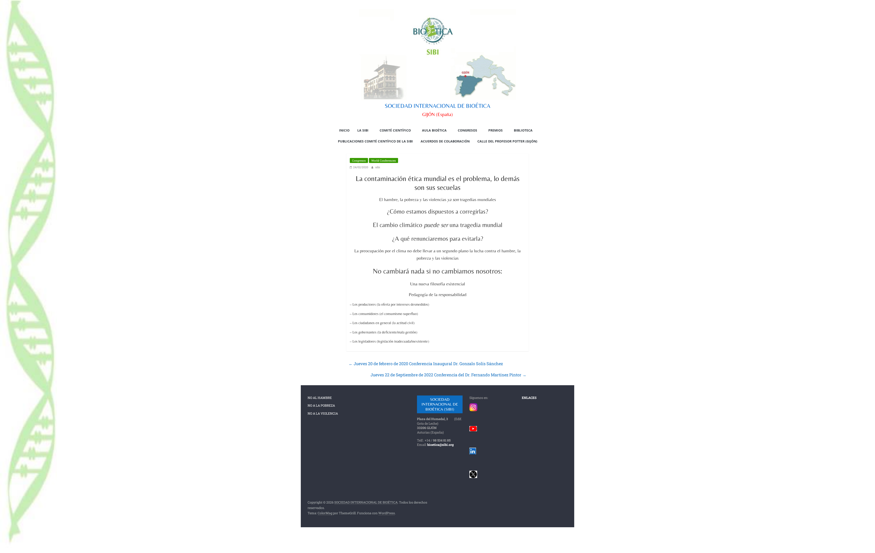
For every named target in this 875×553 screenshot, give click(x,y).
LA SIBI (362, 130)
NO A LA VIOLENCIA (323, 413)
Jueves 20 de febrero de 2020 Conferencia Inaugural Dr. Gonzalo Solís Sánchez (426, 363)
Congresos (359, 160)
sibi (377, 167)
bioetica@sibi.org (440, 444)
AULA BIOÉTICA (434, 130)
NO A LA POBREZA (321, 405)
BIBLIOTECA (523, 130)
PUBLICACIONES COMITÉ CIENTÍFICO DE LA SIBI (375, 141)
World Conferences (383, 160)
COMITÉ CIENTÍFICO (395, 130)
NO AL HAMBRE (320, 397)
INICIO (344, 130)
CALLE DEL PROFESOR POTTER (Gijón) (507, 141)
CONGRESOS (467, 130)
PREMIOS (495, 130)
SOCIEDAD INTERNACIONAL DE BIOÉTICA (437, 106)
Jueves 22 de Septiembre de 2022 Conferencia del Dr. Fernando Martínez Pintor (448, 374)
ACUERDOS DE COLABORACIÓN (445, 141)
